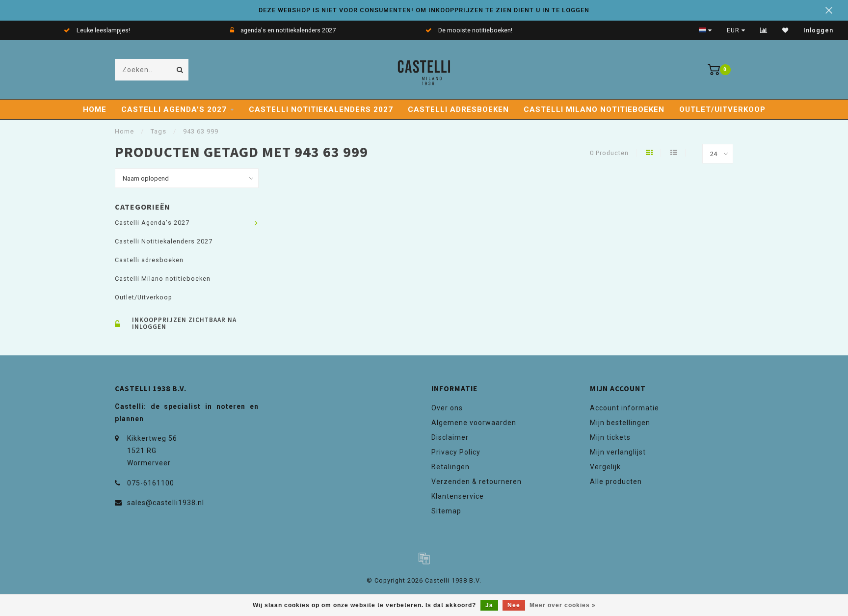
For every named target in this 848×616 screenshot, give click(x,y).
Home (94, 109)
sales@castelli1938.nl (165, 503)
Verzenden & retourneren (476, 481)
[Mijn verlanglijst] (785, 30)
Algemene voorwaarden (473, 423)
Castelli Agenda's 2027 (174, 109)
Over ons (447, 408)
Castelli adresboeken (458, 109)
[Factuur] (424, 558)
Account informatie (624, 408)
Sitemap (446, 511)
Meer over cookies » (563, 605)
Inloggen (818, 30)
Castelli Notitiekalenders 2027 (321, 109)
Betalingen (450, 467)
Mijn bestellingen (620, 423)
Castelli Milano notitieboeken (594, 109)
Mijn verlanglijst (618, 452)
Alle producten (616, 481)
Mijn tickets (610, 437)
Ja (489, 605)
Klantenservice (457, 496)
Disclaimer (450, 437)
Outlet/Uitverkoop (722, 109)
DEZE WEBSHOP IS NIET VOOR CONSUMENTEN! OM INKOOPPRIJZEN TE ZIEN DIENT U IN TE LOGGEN (424, 10)
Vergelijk (605, 467)
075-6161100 (150, 483)
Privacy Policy (455, 452)
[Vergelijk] (764, 30)
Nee (513, 605)
